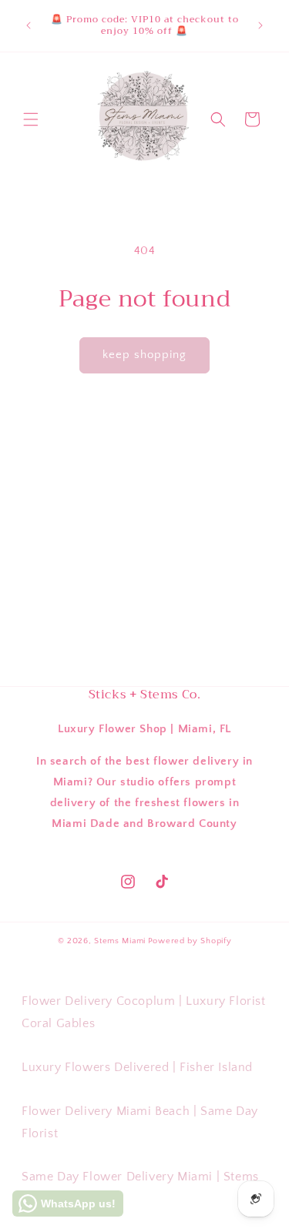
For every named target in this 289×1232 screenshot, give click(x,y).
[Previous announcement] (28, 25)
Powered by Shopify (190, 941)
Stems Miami (120, 941)
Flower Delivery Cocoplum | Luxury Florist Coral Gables (144, 1012)
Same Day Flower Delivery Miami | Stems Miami (140, 1188)
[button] (31, 119)
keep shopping (144, 354)
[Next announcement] (260, 25)
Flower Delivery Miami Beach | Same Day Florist (140, 1122)
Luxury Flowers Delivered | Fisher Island (137, 1067)
